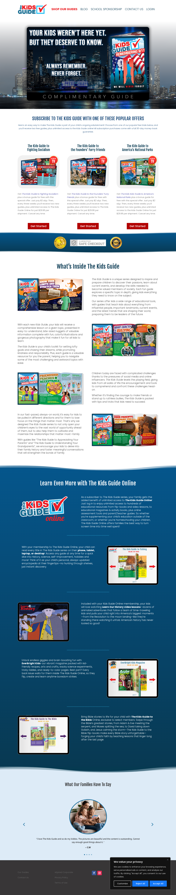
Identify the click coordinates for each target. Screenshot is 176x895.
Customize (122, 883)
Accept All (158, 883)
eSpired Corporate (64, 872)
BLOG (84, 9)
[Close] (167, 859)
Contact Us (23, 877)
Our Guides (23, 872)
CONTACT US (134, 9)
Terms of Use (61, 882)
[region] (140, 873)
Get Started (38, 226)
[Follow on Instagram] (99, 873)
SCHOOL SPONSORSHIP (106, 9)
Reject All (140, 883)
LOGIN (150, 9)
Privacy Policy (61, 877)
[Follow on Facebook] (94, 873)
